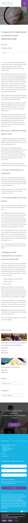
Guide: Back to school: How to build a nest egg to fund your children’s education (13, 345)
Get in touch (14, 424)
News (10, 48)
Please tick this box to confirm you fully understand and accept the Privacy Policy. (14, 482)
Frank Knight (19, 78)
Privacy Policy (11, 479)
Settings (16, 520)
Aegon (2, 109)
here (21, 499)
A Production (23, 511)
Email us (4, 453)
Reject (10, 520)
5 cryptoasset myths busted (10, 367)
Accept (4, 520)
